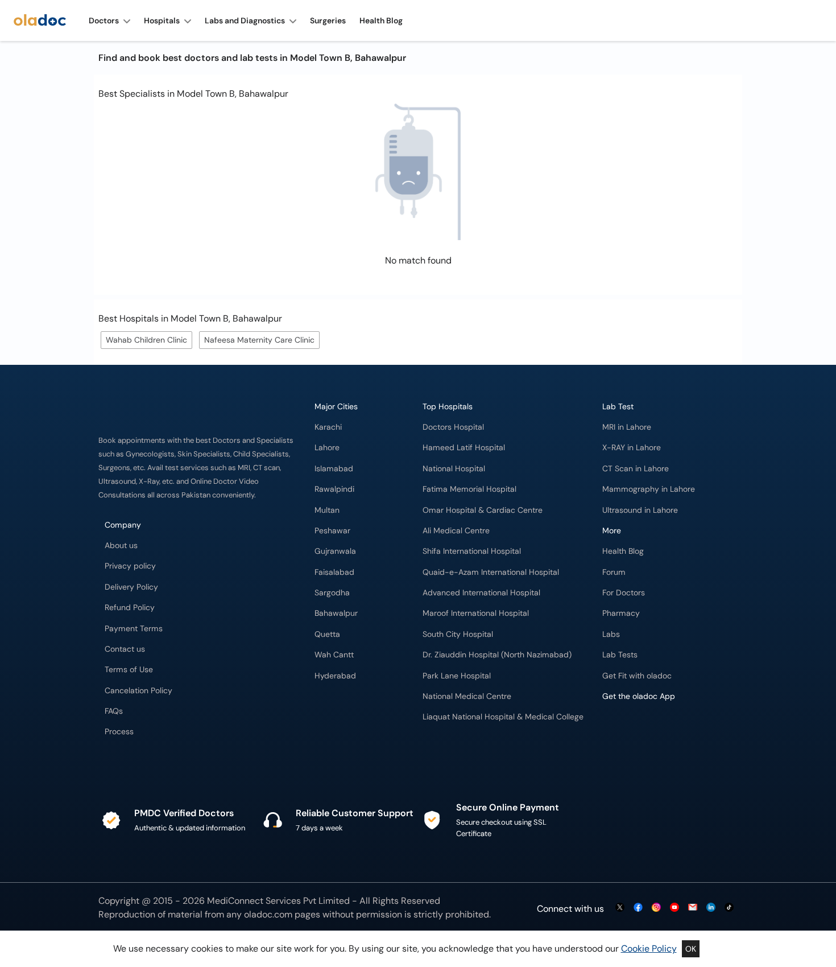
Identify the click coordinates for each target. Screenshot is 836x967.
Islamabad (333, 469)
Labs (611, 634)
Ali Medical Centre (456, 531)
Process (119, 731)
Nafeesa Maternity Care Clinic (259, 340)
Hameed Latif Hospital (464, 447)
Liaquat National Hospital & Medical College (503, 717)
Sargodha (332, 593)
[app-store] (653, 729)
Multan (327, 510)
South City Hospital (458, 634)
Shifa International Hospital (472, 551)
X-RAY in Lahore (631, 447)
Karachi (328, 427)
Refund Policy (130, 607)
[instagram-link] (656, 908)
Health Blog (623, 551)
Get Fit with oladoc (637, 676)
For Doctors (623, 593)
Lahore (327, 447)
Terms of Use (129, 669)
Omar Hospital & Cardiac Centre (483, 510)
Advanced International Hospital (481, 593)
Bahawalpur (336, 613)
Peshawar (332, 531)
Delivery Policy (131, 587)
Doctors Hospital (453, 427)
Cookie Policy (649, 948)
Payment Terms (134, 628)
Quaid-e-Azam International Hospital (491, 572)
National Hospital (454, 469)
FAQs (114, 711)
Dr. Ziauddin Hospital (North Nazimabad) (497, 655)
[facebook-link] (638, 908)
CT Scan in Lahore (635, 469)
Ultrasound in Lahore (640, 510)
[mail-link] (693, 908)
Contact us (125, 649)
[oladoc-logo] (40, 21)
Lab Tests (620, 655)
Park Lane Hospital (457, 676)
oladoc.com (268, 914)
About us (121, 545)
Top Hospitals (448, 407)
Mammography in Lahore (648, 489)
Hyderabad (335, 676)
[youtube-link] (674, 908)
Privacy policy (130, 566)
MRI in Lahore (626, 427)
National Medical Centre (467, 696)
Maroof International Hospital (476, 613)
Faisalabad (334, 572)
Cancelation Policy (138, 691)
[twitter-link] (620, 908)
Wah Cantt (334, 655)
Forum (614, 572)
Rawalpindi (334, 489)
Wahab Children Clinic (146, 340)
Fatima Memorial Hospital (469, 489)
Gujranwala (335, 551)
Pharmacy (621, 613)
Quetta (327, 634)
